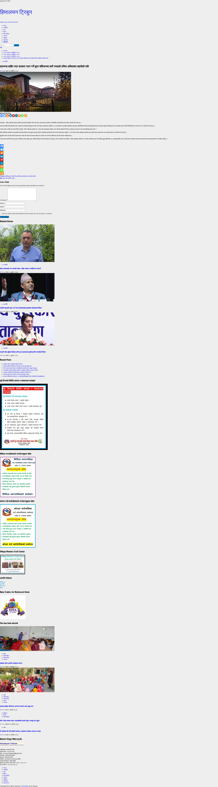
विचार (4, 32)
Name (2, 203)
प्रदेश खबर (6, 656)
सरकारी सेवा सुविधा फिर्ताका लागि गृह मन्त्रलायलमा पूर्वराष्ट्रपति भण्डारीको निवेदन (23, 352)
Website (2, 210)
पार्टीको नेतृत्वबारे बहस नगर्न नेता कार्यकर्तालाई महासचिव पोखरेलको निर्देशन (21, 308)
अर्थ (4, 30)
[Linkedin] (10, 115)
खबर (4, 654)
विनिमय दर (2, 582)
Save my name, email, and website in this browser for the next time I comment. (27, 213)
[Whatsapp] (22, 115)
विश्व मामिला (6, 34)
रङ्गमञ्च (5, 40)
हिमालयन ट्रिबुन (16, 11)
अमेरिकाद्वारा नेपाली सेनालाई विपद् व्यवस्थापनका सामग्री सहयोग (18, 176)
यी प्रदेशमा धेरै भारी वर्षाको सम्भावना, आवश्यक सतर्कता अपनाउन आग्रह (20, 370)
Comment (3, 200)
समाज (4, 25)
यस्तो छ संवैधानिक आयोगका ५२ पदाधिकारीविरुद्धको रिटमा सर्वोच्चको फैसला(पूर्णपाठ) (23, 376)
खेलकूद (5, 38)
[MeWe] (16, 115)
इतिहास (5, 713)
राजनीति (5, 28)
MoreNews (25, 786)
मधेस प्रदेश (6, 657)
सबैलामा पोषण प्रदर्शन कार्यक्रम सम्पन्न (12, 364)
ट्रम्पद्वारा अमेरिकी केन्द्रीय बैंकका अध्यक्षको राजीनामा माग (17, 372)
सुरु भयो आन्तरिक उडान (7, 178)
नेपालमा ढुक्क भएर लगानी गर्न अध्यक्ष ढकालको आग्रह (16, 374)
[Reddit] (7, 115)
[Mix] (19, 115)
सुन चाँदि (2, 584)
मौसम (1, 588)
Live (1, 47)
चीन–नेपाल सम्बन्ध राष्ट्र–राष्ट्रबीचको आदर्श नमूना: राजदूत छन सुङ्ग (20, 368)
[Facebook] (1, 115)
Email (2, 207)
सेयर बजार (2, 586)
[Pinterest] (13, 115)
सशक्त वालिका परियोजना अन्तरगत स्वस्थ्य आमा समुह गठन (17, 366)
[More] (26, 115)
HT (1, 71)
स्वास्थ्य (5, 36)
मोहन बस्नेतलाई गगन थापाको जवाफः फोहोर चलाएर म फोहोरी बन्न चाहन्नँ (20, 268)
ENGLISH (5, 42)
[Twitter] (4, 115)
